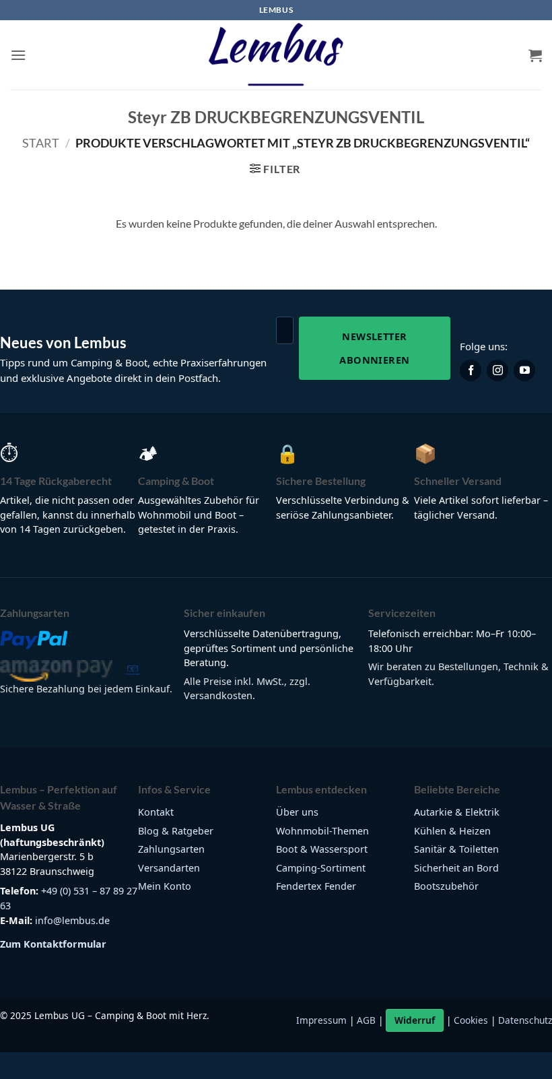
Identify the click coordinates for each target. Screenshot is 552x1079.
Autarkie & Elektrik (456, 812)
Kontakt (156, 812)
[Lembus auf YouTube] (524, 370)
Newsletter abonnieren (374, 347)
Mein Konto (164, 886)
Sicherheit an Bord (456, 867)
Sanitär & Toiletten (456, 849)
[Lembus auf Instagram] (497, 370)
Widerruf (414, 1020)
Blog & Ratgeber (175, 830)
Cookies (471, 1020)
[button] (18, 54)
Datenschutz (525, 1020)
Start (40, 142)
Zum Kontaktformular (53, 944)
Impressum (321, 1020)
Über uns (297, 812)
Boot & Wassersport (322, 849)
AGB (366, 1020)
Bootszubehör (446, 886)
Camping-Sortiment (321, 867)
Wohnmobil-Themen (322, 830)
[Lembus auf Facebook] (470, 370)
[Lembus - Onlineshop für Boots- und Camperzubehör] (276, 55)
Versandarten (169, 867)
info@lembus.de (72, 920)
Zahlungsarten (171, 849)
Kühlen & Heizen (452, 830)
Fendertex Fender (316, 886)
